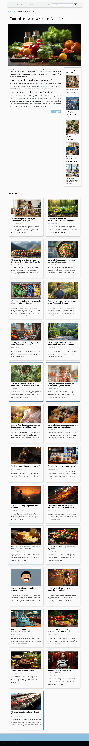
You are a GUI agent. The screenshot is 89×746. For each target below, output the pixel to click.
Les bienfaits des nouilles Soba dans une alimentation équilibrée (62, 261)
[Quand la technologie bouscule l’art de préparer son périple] (72, 103)
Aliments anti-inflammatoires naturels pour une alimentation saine (26, 302)
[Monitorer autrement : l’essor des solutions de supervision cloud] (72, 148)
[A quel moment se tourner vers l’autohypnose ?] (63, 660)
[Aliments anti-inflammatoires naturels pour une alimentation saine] (26, 290)
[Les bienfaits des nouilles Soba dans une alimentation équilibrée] (63, 249)
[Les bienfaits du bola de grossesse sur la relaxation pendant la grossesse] (26, 414)
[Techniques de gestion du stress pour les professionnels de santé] (63, 290)
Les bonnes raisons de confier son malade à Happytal (24, 589)
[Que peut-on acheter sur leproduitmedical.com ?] (26, 618)
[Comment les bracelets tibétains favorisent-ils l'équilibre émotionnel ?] (26, 249)
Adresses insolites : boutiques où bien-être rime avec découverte (72, 137)
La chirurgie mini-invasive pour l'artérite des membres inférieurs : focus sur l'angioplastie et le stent (61, 508)
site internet (45, 86)
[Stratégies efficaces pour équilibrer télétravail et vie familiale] (26, 332)
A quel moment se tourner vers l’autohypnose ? (59, 672)
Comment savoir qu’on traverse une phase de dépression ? (61, 589)
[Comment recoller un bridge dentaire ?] (26, 701)
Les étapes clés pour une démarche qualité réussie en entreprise (72, 181)
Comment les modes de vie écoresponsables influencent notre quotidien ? (61, 221)
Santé (31, 5)
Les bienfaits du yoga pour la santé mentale (24, 507)
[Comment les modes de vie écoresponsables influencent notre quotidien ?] (63, 208)
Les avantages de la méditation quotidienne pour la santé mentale (61, 343)
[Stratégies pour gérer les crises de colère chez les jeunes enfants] (63, 373)
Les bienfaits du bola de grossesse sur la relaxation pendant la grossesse (25, 426)
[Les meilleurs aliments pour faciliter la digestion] (63, 536)
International (24, 5)
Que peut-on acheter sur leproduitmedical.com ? (20, 630)
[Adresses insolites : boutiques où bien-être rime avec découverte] (72, 127)
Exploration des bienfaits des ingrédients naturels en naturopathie (25, 385)
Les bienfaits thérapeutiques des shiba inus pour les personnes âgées (62, 426)
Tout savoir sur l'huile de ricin (22, 671)
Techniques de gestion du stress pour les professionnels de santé (62, 302)
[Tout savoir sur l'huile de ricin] (26, 660)
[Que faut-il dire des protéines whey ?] (63, 455)
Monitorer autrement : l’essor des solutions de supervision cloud (71, 159)
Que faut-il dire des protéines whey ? (62, 466)
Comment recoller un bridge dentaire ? (25, 713)
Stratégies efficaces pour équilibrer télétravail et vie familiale (25, 343)
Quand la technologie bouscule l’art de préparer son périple (71, 114)
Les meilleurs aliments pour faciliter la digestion (62, 548)
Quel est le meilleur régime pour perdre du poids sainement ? (60, 630)
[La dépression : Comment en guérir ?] (26, 455)
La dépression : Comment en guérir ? (25, 466)
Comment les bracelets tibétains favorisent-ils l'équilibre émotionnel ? (25, 261)
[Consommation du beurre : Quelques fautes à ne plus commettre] (26, 536)
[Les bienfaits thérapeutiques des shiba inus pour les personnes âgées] (63, 414)
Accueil (9, 11)
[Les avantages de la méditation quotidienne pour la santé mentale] (63, 332)
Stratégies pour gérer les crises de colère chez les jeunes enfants (61, 385)
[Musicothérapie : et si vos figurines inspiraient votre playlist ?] (72, 81)
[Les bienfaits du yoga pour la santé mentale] (26, 495)
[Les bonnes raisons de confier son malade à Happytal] (26, 577)
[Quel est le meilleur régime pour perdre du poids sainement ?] (63, 618)
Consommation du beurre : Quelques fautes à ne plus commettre (25, 548)
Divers (49, 5)
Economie (16, 5)
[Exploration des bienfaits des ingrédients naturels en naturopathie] (26, 373)
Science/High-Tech (40, 5)
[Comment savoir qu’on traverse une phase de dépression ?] (63, 577)
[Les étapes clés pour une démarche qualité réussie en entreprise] (72, 170)
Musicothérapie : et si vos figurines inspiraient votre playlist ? (72, 92)
